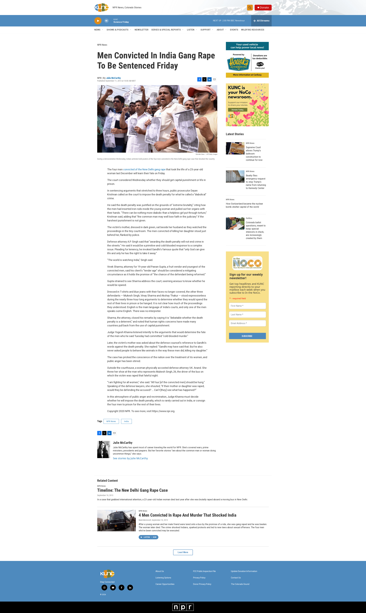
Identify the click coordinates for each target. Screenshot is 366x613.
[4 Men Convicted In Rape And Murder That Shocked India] (116, 520)
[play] (98, 20)
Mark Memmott (145, 520)
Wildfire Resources (252, 30)
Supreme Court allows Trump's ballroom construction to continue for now (254, 153)
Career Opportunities (165, 584)
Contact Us (236, 578)
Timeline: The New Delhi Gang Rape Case (132, 490)
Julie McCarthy (113, 78)
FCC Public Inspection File (204, 571)
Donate (264, 7)
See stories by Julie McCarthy (130, 458)
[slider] (111, 20)
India (126, 421)
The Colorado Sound (240, 584)
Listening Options (163, 578)
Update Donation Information (244, 571)
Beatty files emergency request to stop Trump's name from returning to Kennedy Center (256, 182)
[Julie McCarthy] (103, 449)
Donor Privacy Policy (202, 584)
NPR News (102, 44)
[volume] (106, 21)
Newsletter (142, 30)
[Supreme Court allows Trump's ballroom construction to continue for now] (235, 148)
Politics (249, 218)
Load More (183, 552)
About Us (160, 571)
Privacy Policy (199, 578)
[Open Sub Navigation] (103, 30)
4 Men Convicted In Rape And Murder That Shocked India (187, 515)
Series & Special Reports (166, 30)
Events (234, 30)
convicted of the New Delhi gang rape (144, 169)
